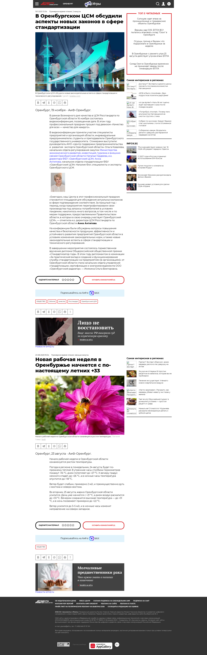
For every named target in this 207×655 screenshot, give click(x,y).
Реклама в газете (127, 604)
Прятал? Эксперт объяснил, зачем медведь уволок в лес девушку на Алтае (154, 364)
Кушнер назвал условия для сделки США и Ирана (153, 185)
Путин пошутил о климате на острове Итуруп (150, 167)
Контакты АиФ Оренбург (87, 604)
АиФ (44, 439)
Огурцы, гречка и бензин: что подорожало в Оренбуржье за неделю (149, 43)
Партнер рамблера (79, 644)
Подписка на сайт (141, 601)
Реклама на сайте (109, 604)
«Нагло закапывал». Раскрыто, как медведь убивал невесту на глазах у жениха (154, 392)
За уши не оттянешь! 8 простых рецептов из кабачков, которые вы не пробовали (155, 373)
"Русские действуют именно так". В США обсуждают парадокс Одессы (153, 148)
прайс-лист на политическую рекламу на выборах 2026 (79, 607)
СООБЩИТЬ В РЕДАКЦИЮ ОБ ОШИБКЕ (123, 607)
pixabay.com (75, 96)
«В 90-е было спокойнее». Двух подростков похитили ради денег (153, 94)
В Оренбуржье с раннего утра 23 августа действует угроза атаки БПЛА (149, 55)
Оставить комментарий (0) (103, 280)
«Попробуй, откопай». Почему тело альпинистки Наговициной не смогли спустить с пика (154, 114)
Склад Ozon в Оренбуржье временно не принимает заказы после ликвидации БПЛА (149, 66)
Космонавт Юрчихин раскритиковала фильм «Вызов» (154, 176)
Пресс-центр (84, 601)
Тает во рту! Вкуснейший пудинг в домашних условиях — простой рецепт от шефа (154, 401)
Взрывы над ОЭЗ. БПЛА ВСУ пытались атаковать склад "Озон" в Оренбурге (149, 32)
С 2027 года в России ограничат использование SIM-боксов (152, 157)
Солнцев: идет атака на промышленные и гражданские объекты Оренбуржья (149, 21)
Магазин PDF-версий (64, 604)
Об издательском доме (65, 601)
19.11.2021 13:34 (41, 11)
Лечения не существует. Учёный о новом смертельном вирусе (153, 382)
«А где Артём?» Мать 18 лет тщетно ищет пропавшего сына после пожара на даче (154, 104)
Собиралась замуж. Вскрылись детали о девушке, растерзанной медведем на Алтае (153, 132)
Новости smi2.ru (44, 346)
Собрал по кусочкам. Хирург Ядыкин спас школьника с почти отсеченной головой (155, 123)
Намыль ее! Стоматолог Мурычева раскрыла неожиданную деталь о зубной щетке (154, 410)
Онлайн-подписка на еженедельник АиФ (111, 601)
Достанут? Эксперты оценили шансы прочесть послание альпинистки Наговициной (155, 86)
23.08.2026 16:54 (42, 355)
